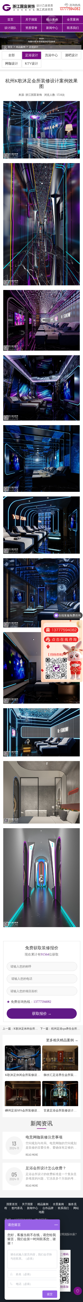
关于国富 (31, 19)
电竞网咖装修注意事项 (44, 1137)
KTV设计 (31, 63)
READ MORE (32, 1154)
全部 (11, 55)
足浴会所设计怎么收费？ (46, 1168)
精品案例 (52, 19)
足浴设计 (33, 47)
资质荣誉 (31, 28)
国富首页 (12, 1204)
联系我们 (73, 28)
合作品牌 (47, 1208)
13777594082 (70, 9)
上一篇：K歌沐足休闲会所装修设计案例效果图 (20, 1029)
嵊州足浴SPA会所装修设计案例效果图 (22, 1111)
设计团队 (10, 28)
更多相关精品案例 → (62, 1040)
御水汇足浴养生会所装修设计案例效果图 (60, 1075)
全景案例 (73, 19)
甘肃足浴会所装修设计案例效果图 (60, 1111)
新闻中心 (52, 28)
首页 (10, 19)
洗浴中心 (51, 55)
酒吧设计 (71, 55)
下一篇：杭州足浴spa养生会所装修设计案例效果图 (60, 1029)
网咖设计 (11, 63)
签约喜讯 (17, 1208)
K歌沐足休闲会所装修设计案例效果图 (22, 1075)
